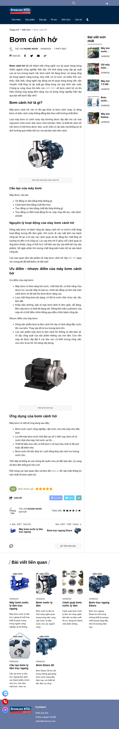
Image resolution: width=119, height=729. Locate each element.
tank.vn (55, 471)
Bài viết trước (21, 524)
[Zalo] (5, 693)
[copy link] (45, 56)
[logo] (20, 14)
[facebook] (64, 511)
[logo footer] (20, 710)
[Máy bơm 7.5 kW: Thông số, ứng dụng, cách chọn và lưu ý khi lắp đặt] (93, 85)
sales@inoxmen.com (45, 721)
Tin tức (54, 19)
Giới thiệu (16, 19)
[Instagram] (76, 511)
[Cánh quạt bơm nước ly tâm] (72, 583)
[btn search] (107, 4)
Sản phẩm (30, 19)
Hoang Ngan (31, 49)
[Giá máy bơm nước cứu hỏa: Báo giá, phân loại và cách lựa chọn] (93, 69)
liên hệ (72, 258)
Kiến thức (66, 19)
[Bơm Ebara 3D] (46, 645)
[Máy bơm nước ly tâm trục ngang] (19, 583)
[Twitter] (70, 511)
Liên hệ (78, 19)
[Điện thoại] (5, 701)
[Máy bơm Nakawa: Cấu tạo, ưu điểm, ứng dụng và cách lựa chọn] (93, 118)
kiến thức (50, 88)
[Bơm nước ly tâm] (46, 583)
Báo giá (42, 19)
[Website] (67, 511)
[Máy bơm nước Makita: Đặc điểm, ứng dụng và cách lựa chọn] (93, 52)
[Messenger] (5, 710)
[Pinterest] (73, 511)
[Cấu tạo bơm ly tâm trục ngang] (19, 645)
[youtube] (79, 511)
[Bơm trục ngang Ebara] (99, 583)
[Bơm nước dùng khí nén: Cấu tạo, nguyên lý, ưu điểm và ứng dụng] (93, 102)
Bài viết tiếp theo (67, 524)
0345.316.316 (41, 713)
